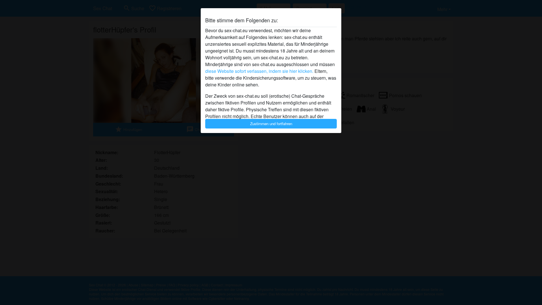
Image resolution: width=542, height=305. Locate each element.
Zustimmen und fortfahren (271, 123)
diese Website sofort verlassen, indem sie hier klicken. (259, 71)
